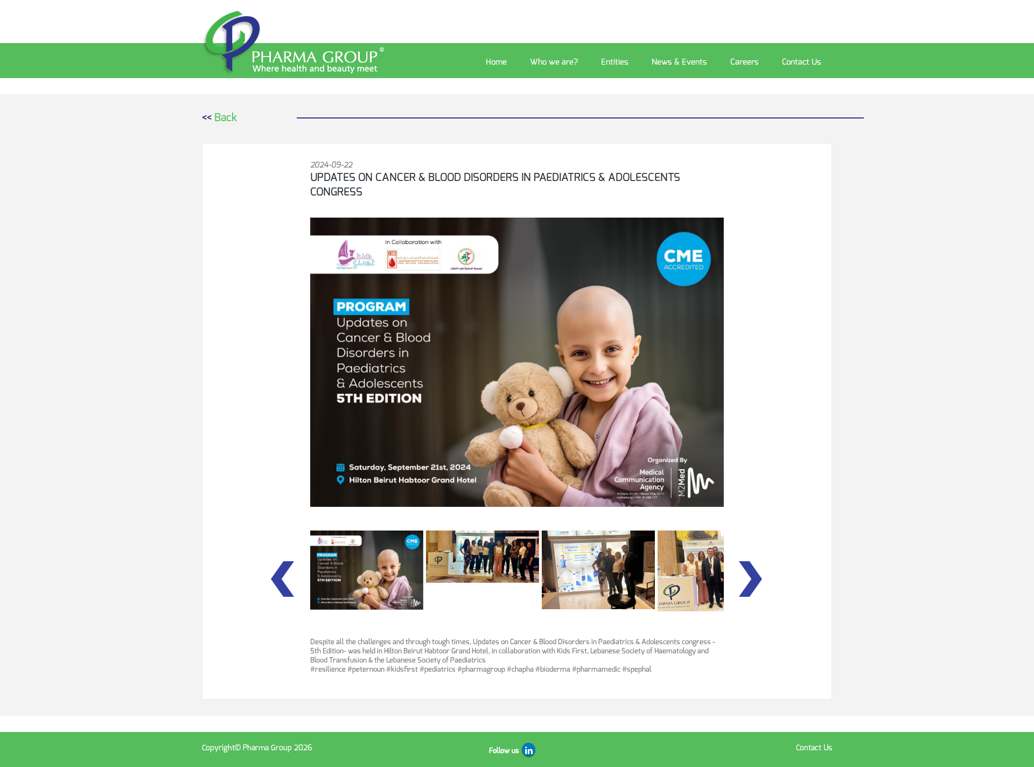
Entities (614, 62)
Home (496, 62)
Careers (744, 62)
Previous (283, 579)
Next (751, 579)
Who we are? (554, 62)
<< (219, 117)
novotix (574, 748)
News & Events (679, 62)
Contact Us (801, 62)
